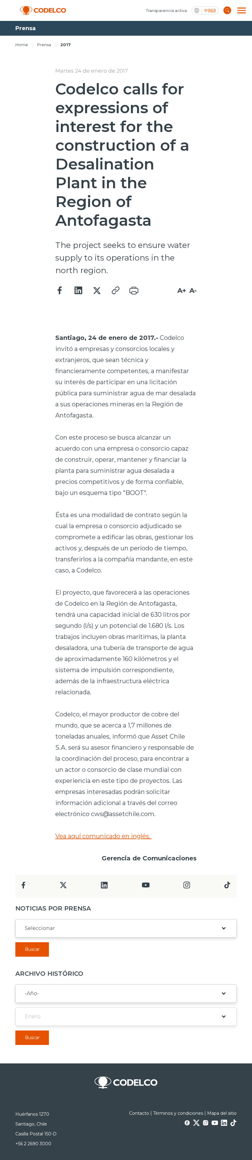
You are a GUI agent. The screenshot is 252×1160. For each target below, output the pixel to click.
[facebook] (24, 887)
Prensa (44, 44)
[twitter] (63, 888)
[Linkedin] (78, 290)
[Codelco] (43, 11)
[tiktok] (227, 887)
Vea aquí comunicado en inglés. (103, 836)
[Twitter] (96, 290)
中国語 (210, 11)
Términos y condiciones (178, 1113)
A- (193, 290)
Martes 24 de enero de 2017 (91, 71)
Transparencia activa (166, 10)
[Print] (133, 290)
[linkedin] (104, 887)
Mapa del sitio (222, 1113)
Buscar (32, 949)
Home (21, 44)
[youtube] (146, 887)
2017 (65, 44)
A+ (181, 290)
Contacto (139, 1113)
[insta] (186, 887)
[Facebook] (60, 290)
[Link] (115, 290)
